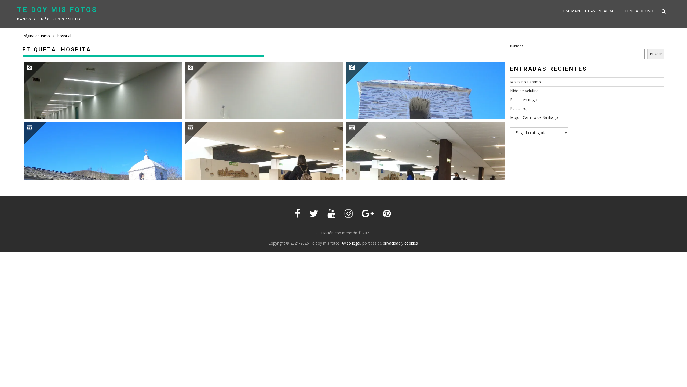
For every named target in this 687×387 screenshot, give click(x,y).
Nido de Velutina (524, 90)
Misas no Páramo (525, 81)
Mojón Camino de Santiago (534, 117)
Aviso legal (351, 243)
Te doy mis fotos (57, 10)
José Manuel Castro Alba (587, 10)
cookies (411, 243)
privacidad (391, 243)
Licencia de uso (637, 10)
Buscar (516, 45)
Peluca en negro (524, 99)
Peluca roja (520, 108)
